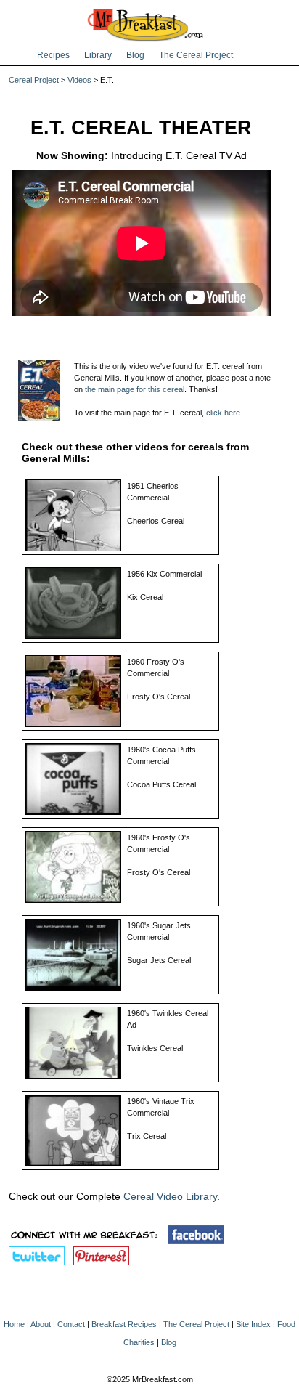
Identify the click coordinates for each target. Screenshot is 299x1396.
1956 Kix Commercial (164, 573)
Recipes (53, 55)
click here (223, 412)
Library (98, 55)
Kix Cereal (145, 597)
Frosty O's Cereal (158, 696)
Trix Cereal (146, 1136)
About (40, 1324)
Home (14, 1324)
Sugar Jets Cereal (159, 960)
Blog (135, 55)
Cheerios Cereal (155, 520)
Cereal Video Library (170, 1196)
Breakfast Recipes (124, 1324)
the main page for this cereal (134, 389)
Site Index (253, 1324)
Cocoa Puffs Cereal (161, 784)
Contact (71, 1324)
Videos (79, 80)
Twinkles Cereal (155, 1048)
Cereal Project (34, 80)
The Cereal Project (196, 55)
